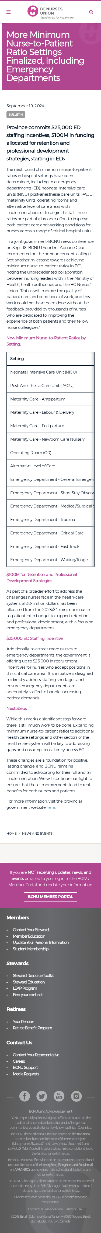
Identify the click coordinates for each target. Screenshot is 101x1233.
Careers (19, 1061)
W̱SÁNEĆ (22, 1170)
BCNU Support (25, 1067)
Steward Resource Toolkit (33, 975)
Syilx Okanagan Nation (56, 1186)
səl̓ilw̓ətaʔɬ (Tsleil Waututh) (25, 1148)
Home (11, 833)
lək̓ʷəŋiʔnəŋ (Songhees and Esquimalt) (67, 1165)
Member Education (29, 936)
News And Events (37, 833)
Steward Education (28, 982)
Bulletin (16, 114)
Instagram (59, 1096)
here (51, 807)
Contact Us (35, 1209)
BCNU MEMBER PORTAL (50, 896)
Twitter (41, 1096)
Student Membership (30, 949)
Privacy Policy (53, 1209)
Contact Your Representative (36, 1054)
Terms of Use (73, 1209)
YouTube (76, 1096)
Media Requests (26, 1074)
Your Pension (23, 1021)
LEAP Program (25, 988)
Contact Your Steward (31, 929)
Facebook (24, 1096)
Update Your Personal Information (40, 942)
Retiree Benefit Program (32, 1027)
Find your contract (28, 994)
